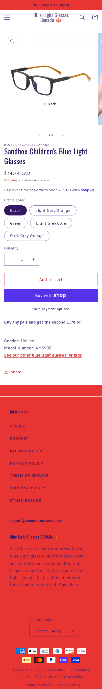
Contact (19, 438)
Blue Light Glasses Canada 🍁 (48, 670)
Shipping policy (69, 685)
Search (18, 426)
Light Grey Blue (51, 223)
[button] (7, 17)
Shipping (10, 180)
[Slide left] (39, 134)
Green (16, 223)
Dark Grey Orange (27, 235)
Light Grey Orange (53, 210)
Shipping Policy (28, 487)
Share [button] (16, 371)
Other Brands (25, 500)
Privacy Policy (26, 463)
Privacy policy (72, 676)
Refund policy (46, 676)
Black (15, 210)
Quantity (11, 248)
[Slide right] (62, 134)
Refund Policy (26, 450)
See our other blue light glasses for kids (43, 355)
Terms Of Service (29, 475)
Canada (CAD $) (48, 631)
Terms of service (39, 685)
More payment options (51, 309)
